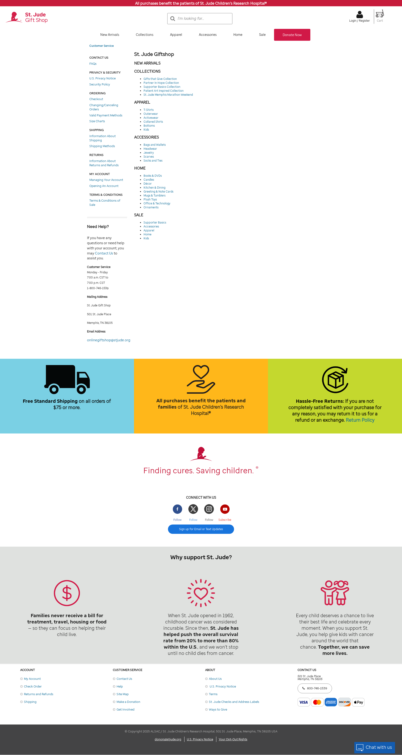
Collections (144, 34)
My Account (32, 679)
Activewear (151, 118)
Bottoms (149, 126)
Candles (149, 180)
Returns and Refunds (38, 694)
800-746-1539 (317, 688)
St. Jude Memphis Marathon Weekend (168, 95)
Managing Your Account (106, 180)
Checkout (96, 99)
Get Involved (125, 709)
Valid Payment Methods (105, 115)
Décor (148, 184)
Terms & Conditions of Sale (104, 202)
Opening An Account (103, 186)
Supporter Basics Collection (162, 87)
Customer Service (101, 46)
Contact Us (104, 253)
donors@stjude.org (168, 739)
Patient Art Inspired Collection (164, 91)
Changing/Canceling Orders (103, 107)
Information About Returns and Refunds (104, 163)
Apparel (176, 34)
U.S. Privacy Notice (102, 78)
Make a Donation (128, 702)
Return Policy (360, 420)
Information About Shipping (102, 138)
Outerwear (151, 114)
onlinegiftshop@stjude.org (108, 340)
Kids (146, 130)
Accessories (208, 34)
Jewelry (149, 153)
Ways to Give (218, 709)
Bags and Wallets (155, 145)
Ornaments (151, 207)
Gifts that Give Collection (160, 79)
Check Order (33, 686)
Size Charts (97, 121)
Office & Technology (157, 203)
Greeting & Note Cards (158, 191)
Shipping (30, 702)
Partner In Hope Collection (161, 83)
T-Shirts (149, 110)
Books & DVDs (153, 176)
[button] (380, 19)
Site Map (123, 694)
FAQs (93, 63)
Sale (262, 34)
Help (120, 686)
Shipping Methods (102, 146)
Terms (213, 694)
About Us (215, 679)
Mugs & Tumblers (154, 195)
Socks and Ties (153, 161)
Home (237, 34)
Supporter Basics (155, 222)
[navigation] (201, 35)
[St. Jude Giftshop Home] (26, 17)
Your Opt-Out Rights (233, 739)
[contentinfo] (201, 542)
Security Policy (99, 84)
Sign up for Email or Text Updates (201, 529)
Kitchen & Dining (154, 188)
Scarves (149, 157)
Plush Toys (150, 199)
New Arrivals (109, 34)
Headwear (150, 149)
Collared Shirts (153, 122)
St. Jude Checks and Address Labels (234, 702)
